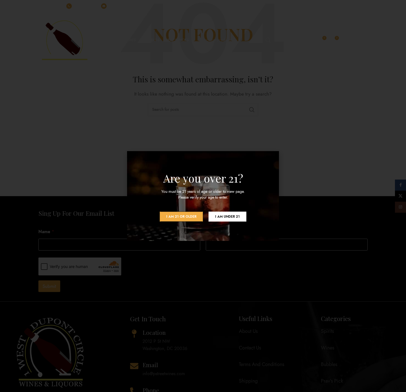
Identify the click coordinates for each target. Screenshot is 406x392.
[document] (203, 196)
